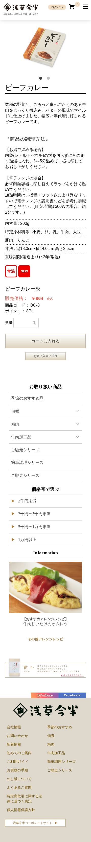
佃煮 (50, 736)
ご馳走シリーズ (25, 450)
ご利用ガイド (17, 762)
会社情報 (14, 727)
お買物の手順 (17, 770)
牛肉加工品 (56, 753)
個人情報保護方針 (21, 810)
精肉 (50, 744)
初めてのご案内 (19, 753)
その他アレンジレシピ (45, 639)
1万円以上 (26, 539)
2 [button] (49, 79)
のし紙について (19, 779)
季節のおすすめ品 (27, 398)
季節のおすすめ (59, 727)
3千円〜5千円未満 (34, 514)
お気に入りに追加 (45, 356)
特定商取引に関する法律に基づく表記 (24, 798)
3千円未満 (26, 501)
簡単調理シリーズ (27, 462)
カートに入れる (45, 341)
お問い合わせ (17, 736)
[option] (45, 47)
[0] (72, 6)
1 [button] (41, 79)
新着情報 (14, 744)
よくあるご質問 (19, 787)
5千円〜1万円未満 (34, 527)
